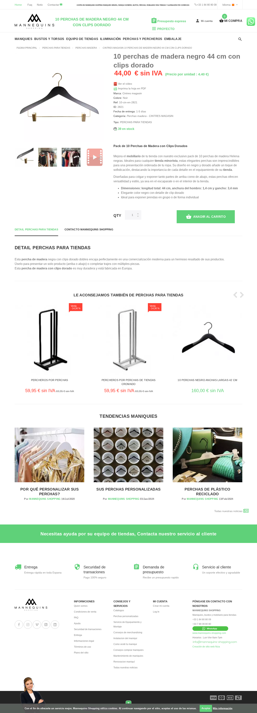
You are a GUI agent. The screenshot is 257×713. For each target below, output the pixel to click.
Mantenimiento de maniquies (128, 656)
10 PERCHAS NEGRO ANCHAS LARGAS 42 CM (207, 380)
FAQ (76, 617)
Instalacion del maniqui (125, 638)
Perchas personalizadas (125, 616)
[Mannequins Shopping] (34, 21)
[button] (210, 628)
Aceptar (205, 708)
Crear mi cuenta (161, 606)
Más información (222, 708)
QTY (117, 215)
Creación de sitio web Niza (206, 646)
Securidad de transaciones (87, 629)
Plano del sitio (81, 652)
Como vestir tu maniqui (125, 644)
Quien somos (80, 606)
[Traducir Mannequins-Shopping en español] (233, 4)
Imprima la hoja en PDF (131, 88)
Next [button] (99, 157)
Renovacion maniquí (124, 661)
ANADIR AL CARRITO (209, 216)
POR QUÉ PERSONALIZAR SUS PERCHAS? (49, 491)
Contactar (53, 4)
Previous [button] (19, 157)
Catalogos (118, 610)
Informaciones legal (84, 641)
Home (18, 4)
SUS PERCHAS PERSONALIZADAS (128, 489)
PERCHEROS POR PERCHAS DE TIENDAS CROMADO (129, 382)
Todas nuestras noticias (228, 511)
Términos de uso (82, 647)
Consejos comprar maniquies (128, 650)
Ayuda (77, 623)
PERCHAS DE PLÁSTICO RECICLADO (207, 491)
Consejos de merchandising (127, 632)
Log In (156, 611)
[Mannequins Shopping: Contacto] (214, 642)
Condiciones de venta (85, 611)
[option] (47, 157)
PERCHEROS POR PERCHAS (49, 380)
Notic (40, 4)
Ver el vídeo (124, 83)
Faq (29, 4)
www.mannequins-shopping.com (209, 633)
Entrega (78, 635)
